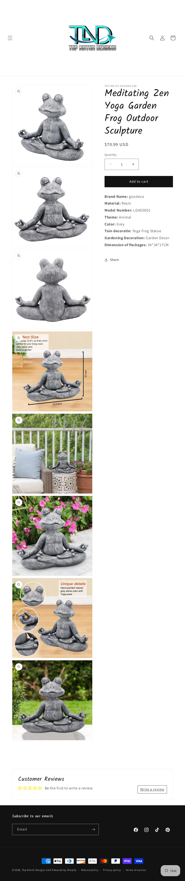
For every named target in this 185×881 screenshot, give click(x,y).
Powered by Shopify (64, 870)
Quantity (111, 155)
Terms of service (136, 870)
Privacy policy (112, 870)
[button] (10, 38)
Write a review (152, 789)
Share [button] (114, 259)
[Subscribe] (93, 829)
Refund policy (89, 870)
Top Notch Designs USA (36, 870)
